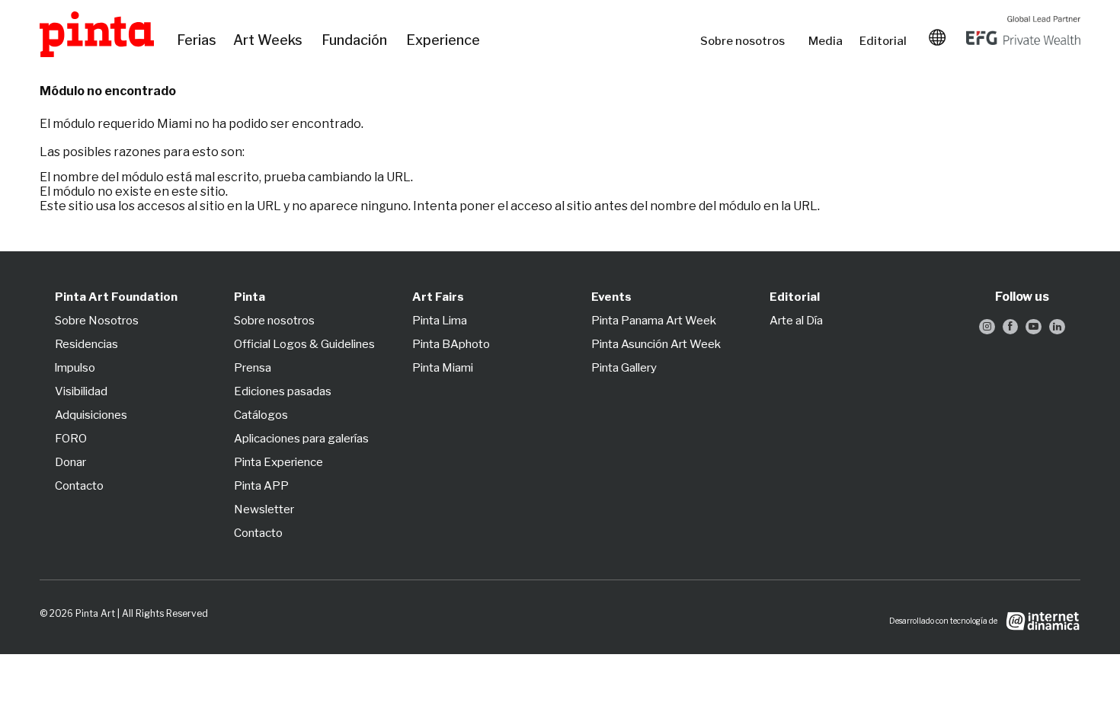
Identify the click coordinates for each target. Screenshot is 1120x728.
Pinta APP (261, 486)
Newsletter (264, 509)
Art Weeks (269, 40)
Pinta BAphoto (451, 344)
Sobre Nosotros (97, 320)
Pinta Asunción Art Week (656, 344)
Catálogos (261, 415)
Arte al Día (796, 320)
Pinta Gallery (624, 368)
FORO (71, 438)
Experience (444, 40)
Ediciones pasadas (282, 391)
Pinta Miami (442, 368)
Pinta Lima (439, 320)
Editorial (884, 41)
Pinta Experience (278, 462)
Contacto (79, 486)
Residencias (86, 344)
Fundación (356, 40)
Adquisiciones (91, 415)
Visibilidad (81, 391)
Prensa (252, 368)
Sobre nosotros (746, 41)
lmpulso (75, 368)
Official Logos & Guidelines (304, 344)
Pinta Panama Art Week (653, 320)
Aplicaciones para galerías (301, 438)
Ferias (197, 40)
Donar (70, 462)
